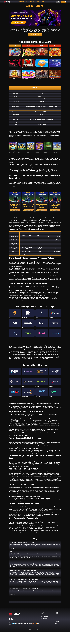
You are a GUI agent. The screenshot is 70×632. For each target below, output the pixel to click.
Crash (41, 45)
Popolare (14, 45)
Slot (54, 45)
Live (27, 45)
